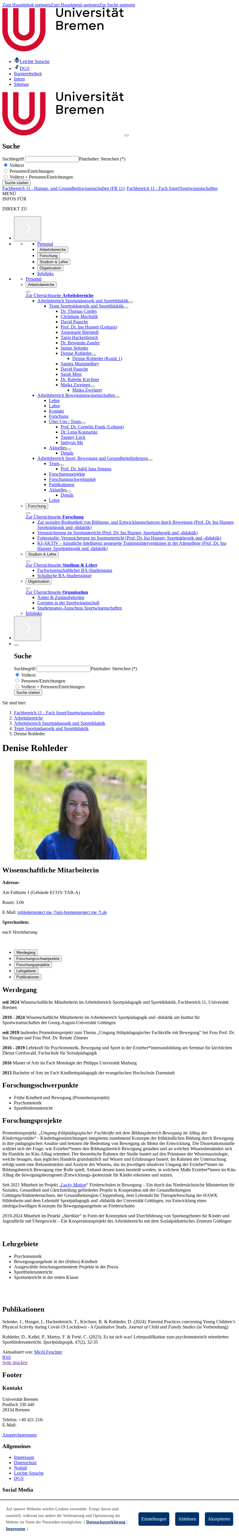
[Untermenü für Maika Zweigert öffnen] (92, 386)
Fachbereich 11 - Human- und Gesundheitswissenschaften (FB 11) (63, 188)
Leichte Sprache (29, 1473)
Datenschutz (25, 1462)
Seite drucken (14, 1362)
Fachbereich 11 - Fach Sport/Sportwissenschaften (172, 188)
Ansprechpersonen (19, 1434)
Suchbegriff (13, 158)
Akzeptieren (219, 1518)
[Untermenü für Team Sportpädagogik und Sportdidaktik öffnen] (126, 307)
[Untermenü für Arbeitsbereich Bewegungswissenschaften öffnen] (117, 397)
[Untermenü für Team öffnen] (61, 465)
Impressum (24, 1457)
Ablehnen (187, 1518)
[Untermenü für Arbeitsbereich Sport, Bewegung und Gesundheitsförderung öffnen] (150, 460)
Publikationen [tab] (27, 977)
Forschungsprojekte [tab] (33, 965)
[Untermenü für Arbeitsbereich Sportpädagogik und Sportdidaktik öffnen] (131, 302)
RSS (6, 1357)
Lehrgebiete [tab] (26, 971)
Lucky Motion (73, 1184)
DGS (19, 1478)
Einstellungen (153, 1518)
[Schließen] (28, 292)
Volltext (16, 165)
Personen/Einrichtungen (31, 171)
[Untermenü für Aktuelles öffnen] (68, 449)
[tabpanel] (119, 1031)
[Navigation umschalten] (126, 135)
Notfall (20, 1467)
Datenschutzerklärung (105, 1522)
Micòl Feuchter (48, 1352)
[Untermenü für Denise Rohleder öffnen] (94, 355)
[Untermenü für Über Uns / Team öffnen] (83, 423)
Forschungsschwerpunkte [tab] (37, 958)
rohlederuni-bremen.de (62, 912)
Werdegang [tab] (25, 952)
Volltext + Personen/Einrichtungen (40, 176)
